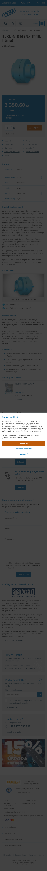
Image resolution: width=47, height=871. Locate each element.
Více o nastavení (35, 431)
